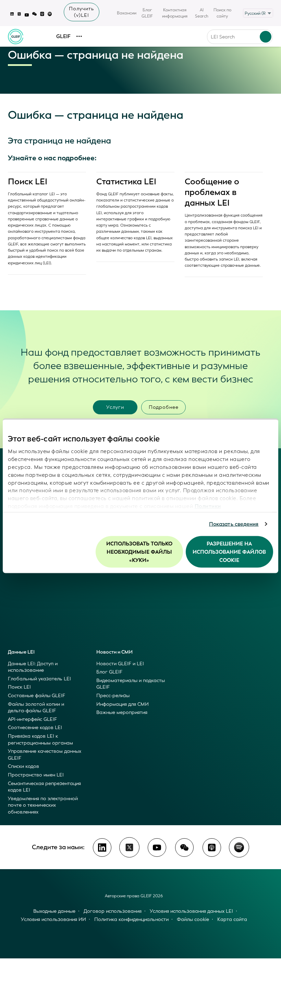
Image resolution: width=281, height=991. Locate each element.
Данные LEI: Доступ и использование (33, 667)
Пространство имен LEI (36, 775)
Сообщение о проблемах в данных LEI (212, 192)
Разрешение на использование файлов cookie (229, 551)
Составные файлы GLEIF (36, 695)
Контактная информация (174, 13)
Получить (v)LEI (81, 12)
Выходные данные (54, 911)
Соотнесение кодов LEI (35, 727)
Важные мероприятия (121, 712)
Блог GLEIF (147, 13)
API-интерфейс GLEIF (32, 719)
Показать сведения (234, 524)
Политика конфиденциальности (131, 919)
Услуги (115, 407)
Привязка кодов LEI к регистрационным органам (40, 739)
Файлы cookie (193, 919)
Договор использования (113, 911)
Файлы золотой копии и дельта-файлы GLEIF (36, 707)
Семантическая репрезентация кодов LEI (44, 787)
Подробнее (164, 407)
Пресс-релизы (113, 695)
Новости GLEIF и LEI (120, 663)
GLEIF (63, 36)
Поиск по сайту (222, 13)
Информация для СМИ (122, 704)
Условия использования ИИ (53, 919)
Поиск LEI (27, 181)
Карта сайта (232, 919)
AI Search (201, 13)
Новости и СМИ (114, 652)
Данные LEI (21, 652)
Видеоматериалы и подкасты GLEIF (130, 684)
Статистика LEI (126, 181)
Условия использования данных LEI (191, 911)
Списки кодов (23, 766)
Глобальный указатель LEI (39, 679)
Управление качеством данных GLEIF (44, 754)
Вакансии (126, 13)
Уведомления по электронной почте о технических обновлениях (43, 805)
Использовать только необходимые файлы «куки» (139, 551)
